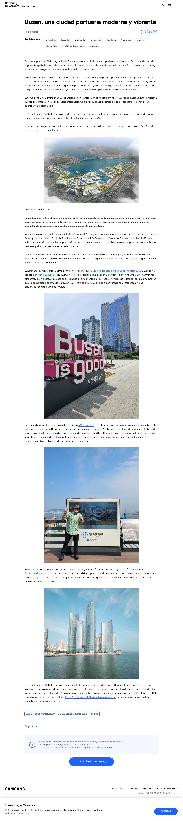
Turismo (94, 714)
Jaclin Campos (46, 274)
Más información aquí (17, 813)
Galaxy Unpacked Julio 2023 (72, 714)
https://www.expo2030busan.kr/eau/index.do (90, 697)
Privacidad (153, 788)
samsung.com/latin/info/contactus (55, 744)
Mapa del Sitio (118, 788)
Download (143, 32)
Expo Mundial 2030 (45, 714)
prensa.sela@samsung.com (98, 747)
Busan (29, 714)
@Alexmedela (86, 425)
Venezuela (94, 46)
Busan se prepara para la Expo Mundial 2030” (116, 270)
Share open (149, 32)
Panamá (140, 40)
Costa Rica (51, 40)
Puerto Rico (51, 46)
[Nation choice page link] (169, 5)
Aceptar (166, 811)
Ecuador (65, 40)
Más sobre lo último (90, 761)
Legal (143, 788)
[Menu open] (175, 5)
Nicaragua (126, 40)
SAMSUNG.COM (168, 788)
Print (155, 32)
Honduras (111, 40)
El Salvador (80, 40)
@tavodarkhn (32, 573)
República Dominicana (73, 46)
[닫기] (175, 801)
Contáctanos (133, 788)
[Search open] (163, 5)
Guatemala (96, 40)
